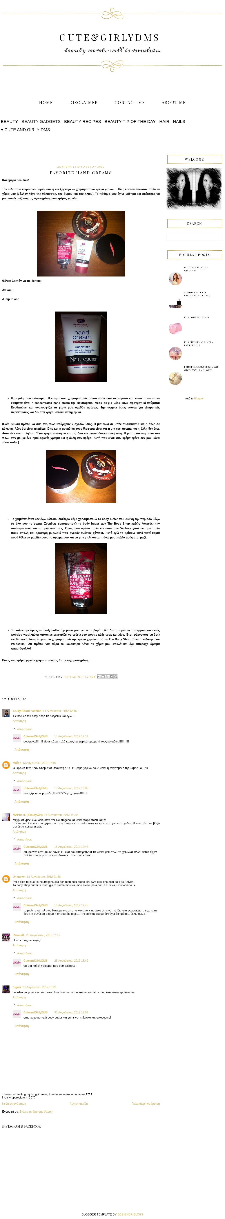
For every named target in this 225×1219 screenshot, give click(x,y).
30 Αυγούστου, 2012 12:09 (71, 1012)
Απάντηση (19, 721)
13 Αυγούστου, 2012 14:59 (61, 814)
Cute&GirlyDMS (109, 37)
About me (174, 102)
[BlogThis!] (103, 676)
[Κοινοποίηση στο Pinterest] (115, 676)
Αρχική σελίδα (79, 1103)
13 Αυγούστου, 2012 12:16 (60, 710)
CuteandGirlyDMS (36, 736)
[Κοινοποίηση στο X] (107, 676)
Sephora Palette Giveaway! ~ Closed (197, 294)
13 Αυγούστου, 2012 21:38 (44, 876)
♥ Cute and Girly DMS (25, 129)
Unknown (19, 876)
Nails (179, 121)
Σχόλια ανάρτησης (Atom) (36, 1111)
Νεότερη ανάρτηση (14, 1103)
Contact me (129, 102)
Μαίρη (17, 762)
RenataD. (19, 935)
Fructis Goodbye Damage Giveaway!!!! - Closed (201, 369)
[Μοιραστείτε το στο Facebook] (111, 676)
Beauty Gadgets (41, 121)
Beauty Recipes (82, 121)
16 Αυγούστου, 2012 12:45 (71, 905)
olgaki (17, 987)
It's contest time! (196, 317)
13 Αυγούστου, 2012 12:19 (71, 736)
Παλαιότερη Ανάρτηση (146, 1103)
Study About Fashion (27, 710)
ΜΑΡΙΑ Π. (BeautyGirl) (28, 814)
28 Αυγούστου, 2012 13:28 (39, 987)
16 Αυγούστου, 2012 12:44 (71, 846)
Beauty (9, 121)
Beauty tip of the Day (130, 121)
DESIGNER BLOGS (130, 1214)
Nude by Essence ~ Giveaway (196, 269)
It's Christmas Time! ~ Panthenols (198, 344)
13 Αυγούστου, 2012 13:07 (39, 762)
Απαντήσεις (24, 729)
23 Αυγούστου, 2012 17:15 (43, 935)
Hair (164, 121)
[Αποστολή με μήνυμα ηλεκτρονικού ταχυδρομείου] (99, 676)
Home (46, 102)
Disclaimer (83, 102)
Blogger (198, 398)
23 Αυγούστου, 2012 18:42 (71, 960)
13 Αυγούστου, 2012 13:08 (71, 788)
